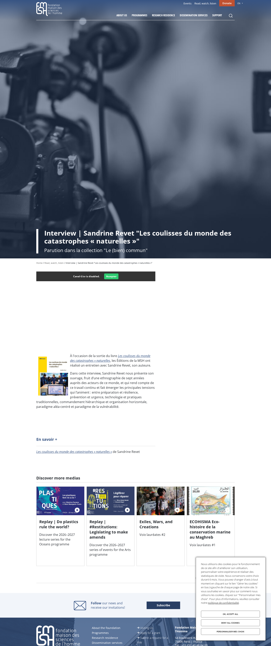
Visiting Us (146, 628)
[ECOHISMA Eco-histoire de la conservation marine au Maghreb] (211, 526)
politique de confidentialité (223, 603)
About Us (121, 15)
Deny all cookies (230, 622)
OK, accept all (230, 614)
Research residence (163, 15)
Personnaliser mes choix (230, 631)
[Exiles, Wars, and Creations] (161, 526)
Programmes (139, 15)
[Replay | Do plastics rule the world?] (60, 526)
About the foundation (106, 628)
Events (187, 3)
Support (217, 15)
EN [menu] (238, 3)
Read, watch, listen (205, 3)
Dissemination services (194, 15)
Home (39, 262)
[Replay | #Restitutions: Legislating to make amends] (111, 526)
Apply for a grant (150, 633)
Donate (227, 3)
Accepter (111, 276)
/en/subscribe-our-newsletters (163, 605)
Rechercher (231, 16)
